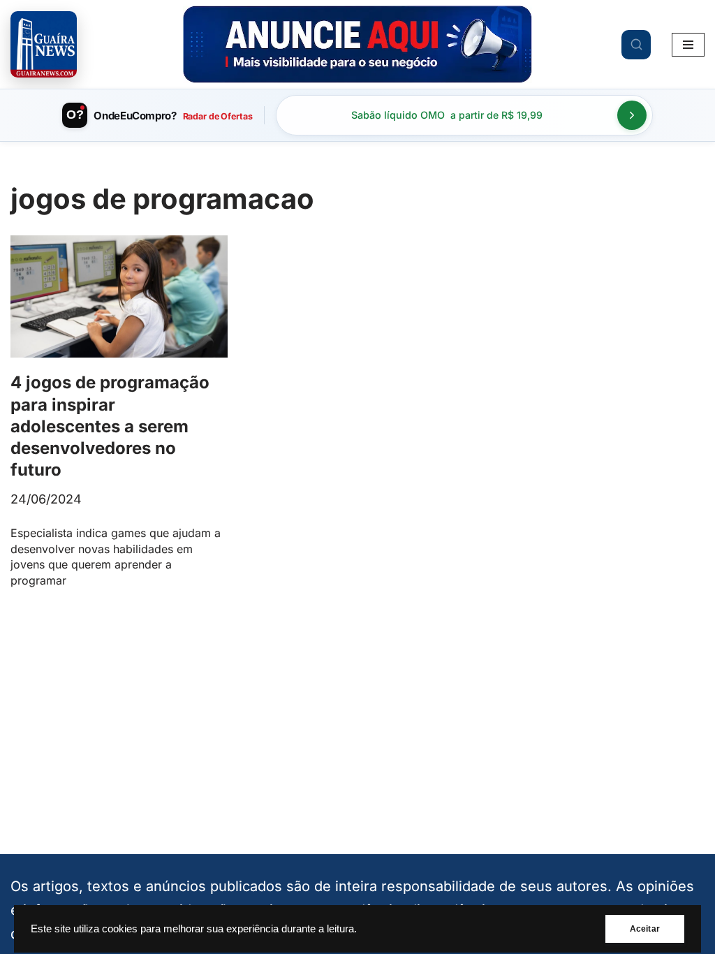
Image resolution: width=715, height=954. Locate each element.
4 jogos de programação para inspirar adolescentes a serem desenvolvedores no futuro (109, 426)
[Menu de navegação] (688, 45)
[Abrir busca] (636, 44)
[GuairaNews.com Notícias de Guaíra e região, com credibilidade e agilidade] (43, 44)
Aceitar (645, 929)
